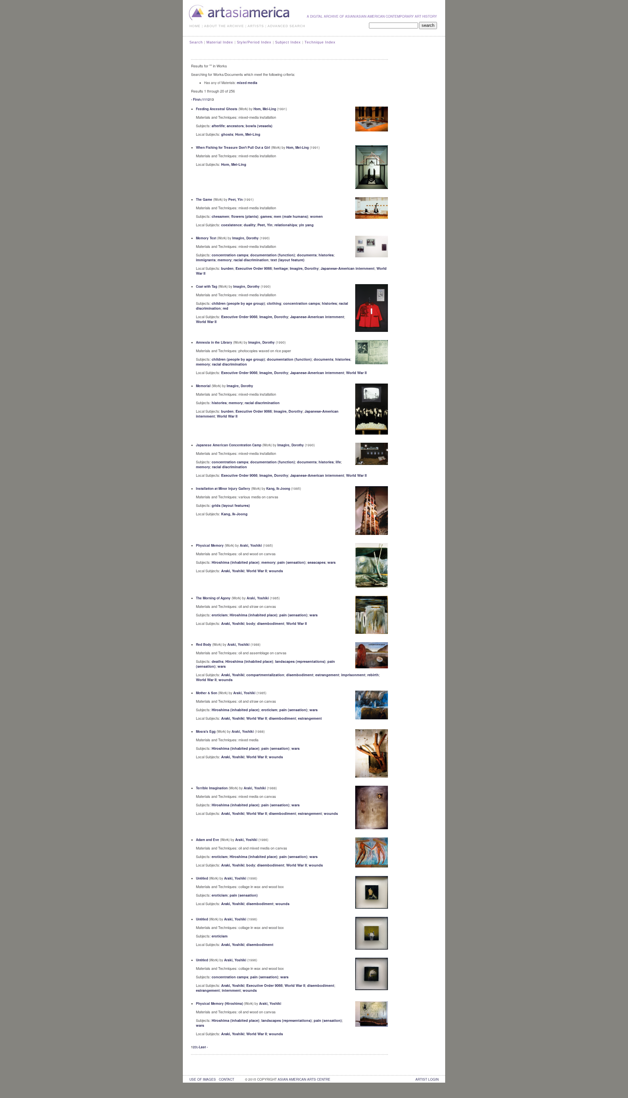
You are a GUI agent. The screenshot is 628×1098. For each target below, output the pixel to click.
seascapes (316, 562)
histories (326, 254)
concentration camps (230, 254)
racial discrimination (251, 259)
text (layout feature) (287, 259)
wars (331, 562)
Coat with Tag (206, 286)
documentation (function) (272, 254)
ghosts (227, 134)
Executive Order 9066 (254, 268)
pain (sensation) (291, 562)
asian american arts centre (304, 1079)
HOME (195, 26)
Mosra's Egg (206, 731)
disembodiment (270, 623)
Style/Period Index (254, 42)
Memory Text (206, 238)
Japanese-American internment (348, 268)
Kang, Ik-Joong (278, 488)
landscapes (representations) (300, 661)
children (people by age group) (238, 303)
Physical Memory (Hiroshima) (219, 1003)
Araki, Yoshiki (251, 545)
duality (249, 224)
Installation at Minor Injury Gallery (223, 488)
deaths (217, 661)
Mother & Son (206, 693)
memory (225, 259)
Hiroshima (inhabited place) (235, 562)
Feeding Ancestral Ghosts (216, 109)
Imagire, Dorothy (245, 238)
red (225, 308)
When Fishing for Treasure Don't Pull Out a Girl (233, 147)
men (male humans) (291, 216)
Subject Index (288, 42)
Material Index (219, 42)
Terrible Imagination (212, 788)
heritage (281, 268)
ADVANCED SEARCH (286, 26)
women (316, 216)
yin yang (306, 224)
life (338, 461)
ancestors (235, 125)
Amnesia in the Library (214, 342)
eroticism (220, 614)
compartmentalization (265, 674)
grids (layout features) (231, 505)
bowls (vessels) (259, 125)
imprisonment (353, 674)
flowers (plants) (244, 216)
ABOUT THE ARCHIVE (224, 26)
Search (196, 42)
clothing (274, 303)
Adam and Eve (207, 839)
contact (226, 1079)
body (250, 623)
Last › (203, 1047)
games (266, 216)
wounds (276, 570)
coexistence (231, 224)
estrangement (327, 674)
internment (231, 990)
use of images (202, 1079)
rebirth (373, 674)
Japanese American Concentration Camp (228, 445)
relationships (285, 224)
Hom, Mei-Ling (264, 109)
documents (307, 254)
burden (227, 268)
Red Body (203, 644)
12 (208, 99)
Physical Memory (210, 545)
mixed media (247, 82)
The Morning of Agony (213, 598)
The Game (204, 199)
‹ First (195, 99)
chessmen (220, 216)
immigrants (206, 259)
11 (204, 99)
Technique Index (320, 42)
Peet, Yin (235, 199)
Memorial (203, 386)
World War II (206, 321)
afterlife (218, 125)
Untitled (202, 878)
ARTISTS (256, 26)
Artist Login (427, 1079)
